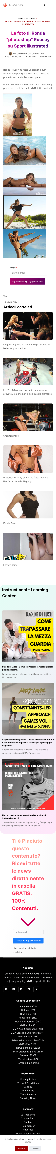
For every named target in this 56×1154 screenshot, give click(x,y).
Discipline (25, 1014)
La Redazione (28, 1114)
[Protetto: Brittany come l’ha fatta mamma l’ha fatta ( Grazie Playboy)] (28, 459)
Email (13, 267)
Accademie (25, 1006)
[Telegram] (36, 989)
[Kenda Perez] (28, 504)
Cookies (28, 1086)
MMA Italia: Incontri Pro (25, 1040)
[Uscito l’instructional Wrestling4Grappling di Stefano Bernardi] (28, 784)
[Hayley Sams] (28, 546)
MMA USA (24, 1044)
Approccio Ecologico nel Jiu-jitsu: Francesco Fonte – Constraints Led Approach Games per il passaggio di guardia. (28, 742)
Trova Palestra (28, 1094)
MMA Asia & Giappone (24, 1028)
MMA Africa (26, 1025)
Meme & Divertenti (25, 1021)
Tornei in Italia (24, 1062)
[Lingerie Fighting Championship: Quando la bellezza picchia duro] (28, 326)
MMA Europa (25, 1036)
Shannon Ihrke (11, 435)
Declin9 (35, 1148)
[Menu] (51, 5)
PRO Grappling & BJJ (24, 1051)
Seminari (24, 1055)
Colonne (32, 57)
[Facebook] (6, 989)
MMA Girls (11, 302)
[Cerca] (44, 5)
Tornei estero (25, 1059)
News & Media (24, 1047)
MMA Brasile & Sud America (25, 1032)
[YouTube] (28, 989)
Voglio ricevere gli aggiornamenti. (27, 281)
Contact (28, 1122)
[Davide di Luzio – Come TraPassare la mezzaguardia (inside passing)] (28, 636)
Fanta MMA (25, 1017)
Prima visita (28, 1090)
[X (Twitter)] (13, 989)
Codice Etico (28, 1118)
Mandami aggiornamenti (28, 940)
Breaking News (28, 1098)
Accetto (21, 1148)
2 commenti (45, 57)
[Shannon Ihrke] (28, 417)
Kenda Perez (10, 523)
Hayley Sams (10, 565)
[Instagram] (21, 989)
